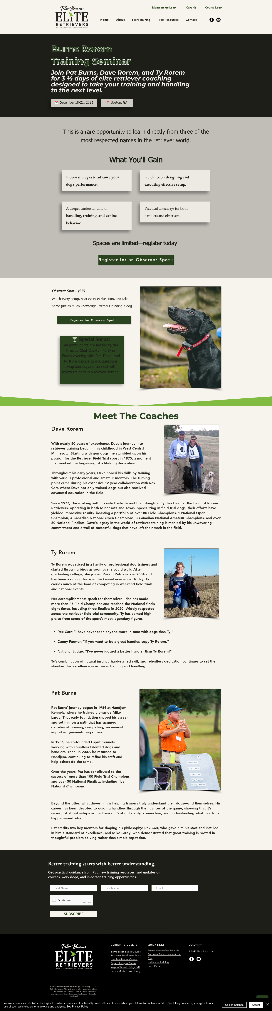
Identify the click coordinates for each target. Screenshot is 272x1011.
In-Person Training (158, 962)
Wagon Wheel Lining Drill (125, 967)
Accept (256, 1005)
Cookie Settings (234, 1005)
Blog (150, 958)
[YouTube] (218, 20)
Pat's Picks (154, 966)
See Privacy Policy (77, 1006)
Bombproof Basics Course (126, 951)
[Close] (267, 1004)
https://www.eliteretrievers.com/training (135, 928)
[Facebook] (211, 20)
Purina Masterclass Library (125, 971)
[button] (187, 7)
